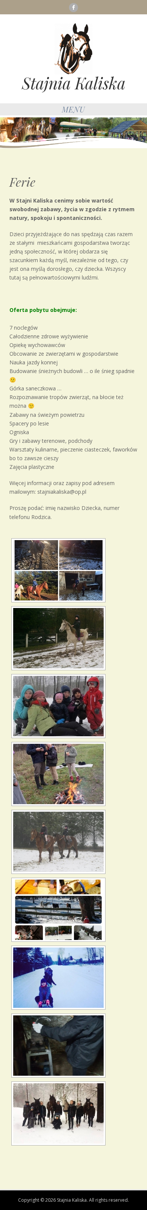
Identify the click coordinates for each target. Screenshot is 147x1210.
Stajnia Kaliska (74, 83)
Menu (73, 109)
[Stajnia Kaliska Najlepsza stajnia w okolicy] (73, 48)
